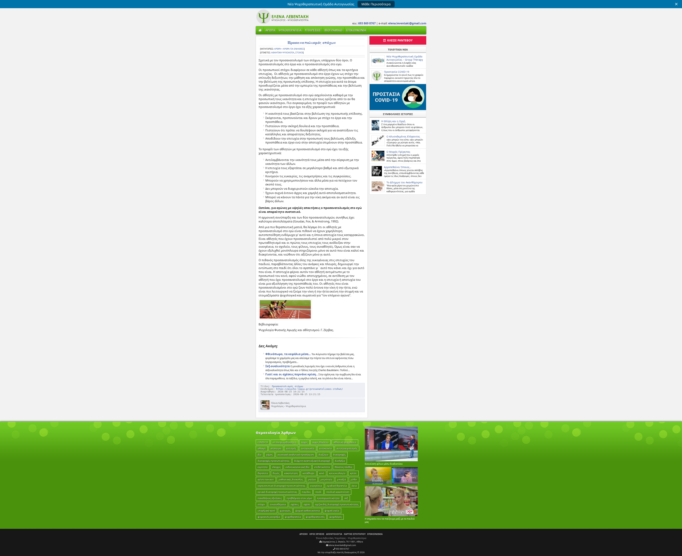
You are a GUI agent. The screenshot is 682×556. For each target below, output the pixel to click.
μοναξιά (341, 479)
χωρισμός (285, 510)
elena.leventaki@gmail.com (342, 545)
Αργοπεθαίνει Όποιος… (397, 167)
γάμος (269, 454)
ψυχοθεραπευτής (315, 516)
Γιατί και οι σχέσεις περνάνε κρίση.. (291, 374)
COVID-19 (263, 442)
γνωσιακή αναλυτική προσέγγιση (296, 454)
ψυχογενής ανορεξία (269, 516)
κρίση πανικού (266, 479)
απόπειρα (275, 448)
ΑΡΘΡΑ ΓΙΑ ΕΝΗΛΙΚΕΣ (293, 48)
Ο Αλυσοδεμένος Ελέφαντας (403, 136)
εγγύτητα (263, 467)
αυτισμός (291, 448)
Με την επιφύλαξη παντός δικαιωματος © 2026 (341, 552)
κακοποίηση (291, 473)
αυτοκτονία (325, 448)
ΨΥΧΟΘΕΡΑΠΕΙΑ (290, 30)
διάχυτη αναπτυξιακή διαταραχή (312, 460)
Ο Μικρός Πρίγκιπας (398, 151)
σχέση (307, 504)
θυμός (276, 473)
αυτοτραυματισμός (347, 448)
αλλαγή (262, 448)
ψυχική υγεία (332, 510)
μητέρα (312, 479)
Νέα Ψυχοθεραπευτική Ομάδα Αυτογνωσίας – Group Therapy (404, 58)
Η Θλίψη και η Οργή (393, 121)
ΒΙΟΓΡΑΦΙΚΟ (334, 30)
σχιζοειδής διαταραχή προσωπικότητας (337, 504)
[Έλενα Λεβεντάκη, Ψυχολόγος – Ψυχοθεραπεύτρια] (282, 23)
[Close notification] (676, 4)
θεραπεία (263, 473)
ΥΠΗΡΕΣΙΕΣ (313, 30)
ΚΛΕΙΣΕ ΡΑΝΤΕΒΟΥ (399, 40)
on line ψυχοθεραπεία (284, 442)
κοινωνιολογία (337, 473)
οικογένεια (316, 485)
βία (259, 454)
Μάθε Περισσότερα (376, 4)
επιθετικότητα (322, 467)
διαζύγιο (323, 454)
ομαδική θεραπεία (337, 485)
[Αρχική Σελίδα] (260, 30)
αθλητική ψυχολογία (282, 52)
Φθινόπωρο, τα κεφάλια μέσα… (288, 354)
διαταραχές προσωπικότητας (273, 460)
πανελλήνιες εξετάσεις (270, 498)
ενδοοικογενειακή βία (298, 467)
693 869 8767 (342, 548)
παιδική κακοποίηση (337, 492)
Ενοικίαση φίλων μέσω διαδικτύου (384, 463)
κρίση (353, 473)
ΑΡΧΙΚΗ (303, 534)
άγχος (304, 442)
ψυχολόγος (335, 516)
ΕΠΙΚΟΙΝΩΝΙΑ (356, 30)
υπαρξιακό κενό (266, 510)
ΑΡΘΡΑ (270, 30)
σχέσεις (295, 504)
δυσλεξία (340, 460)
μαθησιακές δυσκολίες (291, 479)
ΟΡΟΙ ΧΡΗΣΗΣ (316, 534)
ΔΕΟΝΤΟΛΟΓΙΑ (334, 534)
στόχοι (299, 52)
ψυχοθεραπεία (293, 516)
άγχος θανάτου (320, 442)
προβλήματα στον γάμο (299, 498)
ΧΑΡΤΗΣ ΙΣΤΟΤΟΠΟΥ (355, 534)
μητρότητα (326, 479)
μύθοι (354, 479)
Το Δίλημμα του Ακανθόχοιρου (404, 182)
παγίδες (306, 492)
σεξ (346, 498)
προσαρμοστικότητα (328, 498)
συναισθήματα (278, 504)
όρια (354, 485)
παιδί (318, 492)
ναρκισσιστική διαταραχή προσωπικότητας (281, 485)
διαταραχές (339, 454)
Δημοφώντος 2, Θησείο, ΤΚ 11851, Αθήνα (342, 541)
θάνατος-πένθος (343, 467)
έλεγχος (276, 467)
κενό (321, 473)
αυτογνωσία (307, 448)
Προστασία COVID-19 (396, 71)
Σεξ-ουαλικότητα (277, 366)
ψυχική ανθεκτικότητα (307, 510)
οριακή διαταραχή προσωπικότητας (277, 492)
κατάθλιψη (309, 473)
